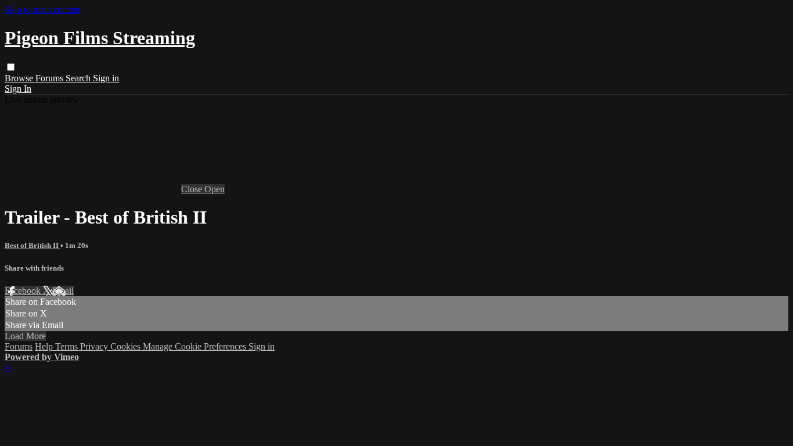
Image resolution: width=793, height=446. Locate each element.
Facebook (24, 291)
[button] (11, 67)
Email (63, 291)
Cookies (126, 346)
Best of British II (32, 245)
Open (214, 189)
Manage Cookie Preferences (195, 346)
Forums (50, 78)
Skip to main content (42, 10)
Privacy (95, 346)
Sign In (18, 88)
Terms (67, 346)
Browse (20, 78)
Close (192, 189)
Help (45, 346)
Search (79, 78)
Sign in (106, 78)
